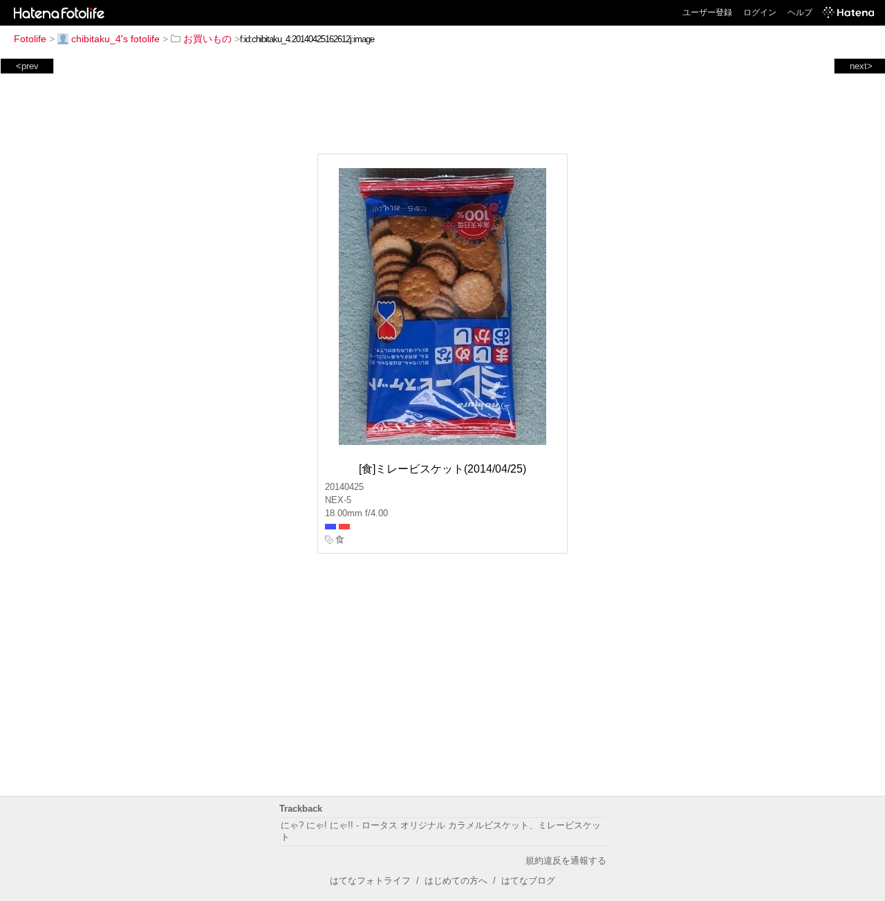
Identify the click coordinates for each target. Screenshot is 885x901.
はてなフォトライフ (370, 880)
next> (861, 66)
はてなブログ (528, 880)
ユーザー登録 (707, 12)
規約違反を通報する (565, 860)
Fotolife (30, 38)
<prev (27, 66)
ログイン (759, 12)
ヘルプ (800, 12)
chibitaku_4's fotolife (115, 38)
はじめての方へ (456, 880)
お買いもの (207, 38)
